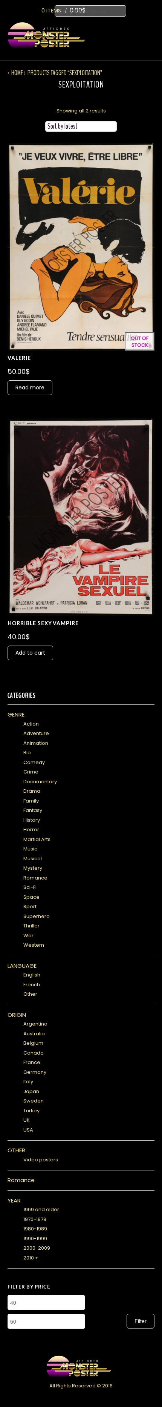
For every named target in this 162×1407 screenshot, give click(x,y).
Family (31, 800)
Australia (34, 1033)
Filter (140, 1321)
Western (33, 945)
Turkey (31, 1110)
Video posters (40, 1159)
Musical (32, 858)
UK (26, 1120)
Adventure (36, 733)
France (31, 1062)
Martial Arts (36, 839)
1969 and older (41, 1209)
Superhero (36, 916)
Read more (29, 387)
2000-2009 (36, 1248)
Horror (31, 829)
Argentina (35, 1023)
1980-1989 (35, 1228)
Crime (30, 771)
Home (17, 72)
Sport (30, 906)
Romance (35, 877)
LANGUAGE (22, 966)
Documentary (40, 781)
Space (31, 897)
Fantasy (32, 810)
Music (30, 848)
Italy (28, 1081)
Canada (33, 1052)
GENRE (16, 714)
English (31, 974)
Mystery (32, 868)
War (28, 935)
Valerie (19, 358)
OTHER (16, 1150)
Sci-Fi (30, 887)
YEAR (14, 1200)
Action (31, 723)
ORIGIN (17, 1015)
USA (28, 1129)
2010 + (30, 1257)
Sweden (33, 1100)
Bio (27, 752)
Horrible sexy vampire (43, 623)
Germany (34, 1072)
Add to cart (30, 653)
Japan (31, 1091)
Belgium (33, 1043)
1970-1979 (34, 1219)
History (31, 820)
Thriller (31, 925)
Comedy (34, 762)
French (31, 984)
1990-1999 (35, 1238)
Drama (31, 791)
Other (30, 994)
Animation (35, 743)
